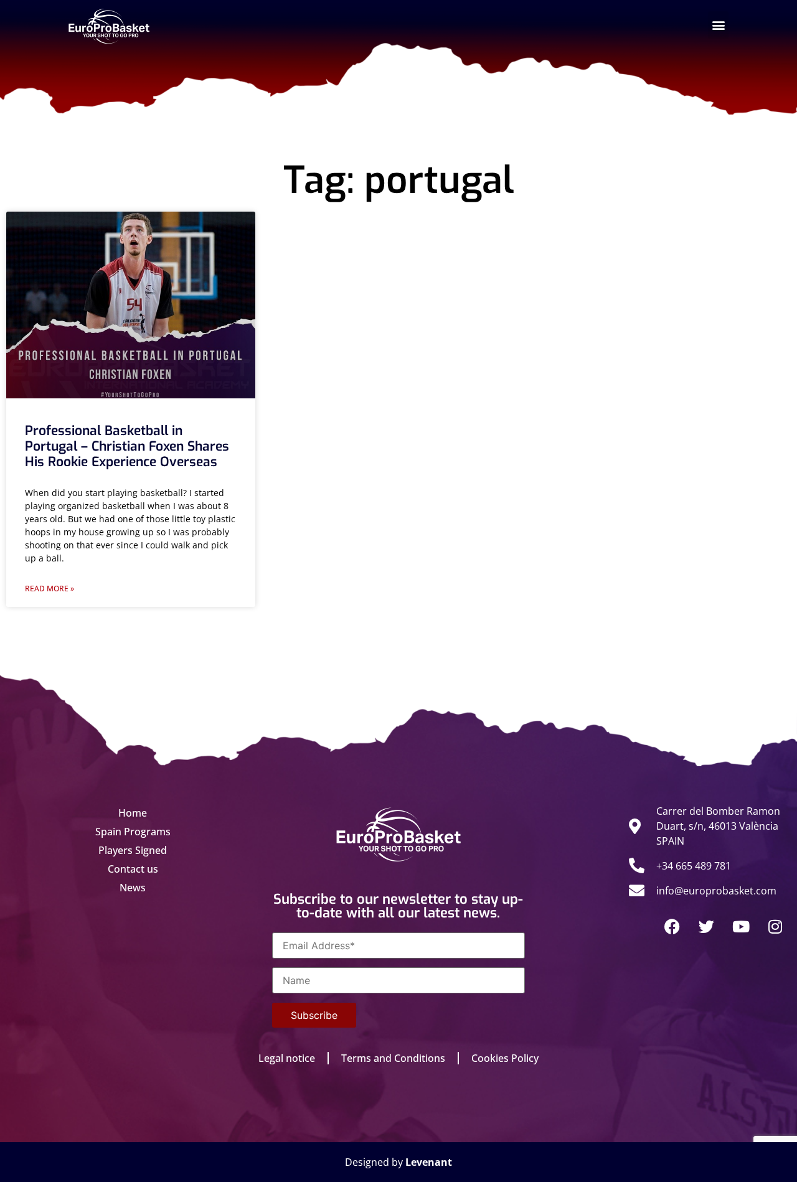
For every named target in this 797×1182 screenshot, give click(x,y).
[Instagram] (775, 926)
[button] (718, 25)
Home (132, 813)
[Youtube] (741, 926)
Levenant (428, 1162)
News (133, 887)
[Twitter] (706, 926)
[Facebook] (672, 926)
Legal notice (286, 1058)
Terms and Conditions (393, 1058)
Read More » (49, 588)
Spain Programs (133, 831)
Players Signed (132, 850)
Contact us (133, 869)
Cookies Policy (505, 1058)
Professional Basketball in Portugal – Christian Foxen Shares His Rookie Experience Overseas (127, 446)
